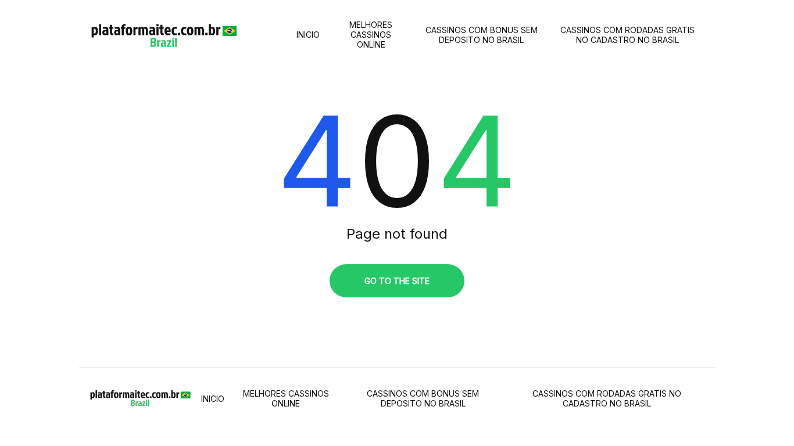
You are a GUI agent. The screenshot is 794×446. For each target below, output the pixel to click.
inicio (308, 34)
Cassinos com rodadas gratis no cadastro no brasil (627, 35)
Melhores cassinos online (370, 34)
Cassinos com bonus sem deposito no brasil (481, 35)
